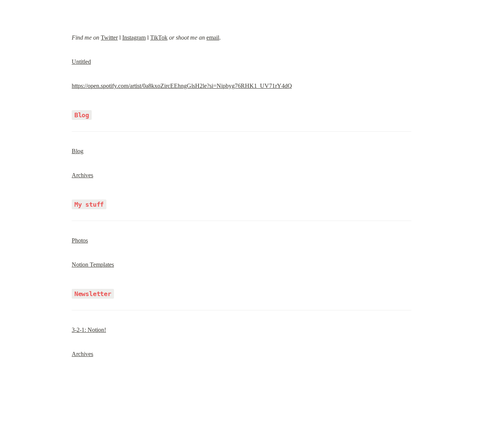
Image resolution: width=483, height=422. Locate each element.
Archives (82, 175)
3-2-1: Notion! (89, 330)
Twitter (109, 37)
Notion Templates (93, 264)
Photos (80, 240)
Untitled (81, 61)
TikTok (159, 37)
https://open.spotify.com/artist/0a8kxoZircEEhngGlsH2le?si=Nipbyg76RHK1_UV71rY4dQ (182, 86)
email (212, 37)
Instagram (134, 37)
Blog (77, 151)
